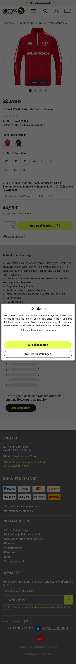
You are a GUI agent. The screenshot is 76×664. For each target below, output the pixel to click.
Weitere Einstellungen (38, 354)
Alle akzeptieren (38, 344)
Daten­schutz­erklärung (31, 330)
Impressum (51, 330)
